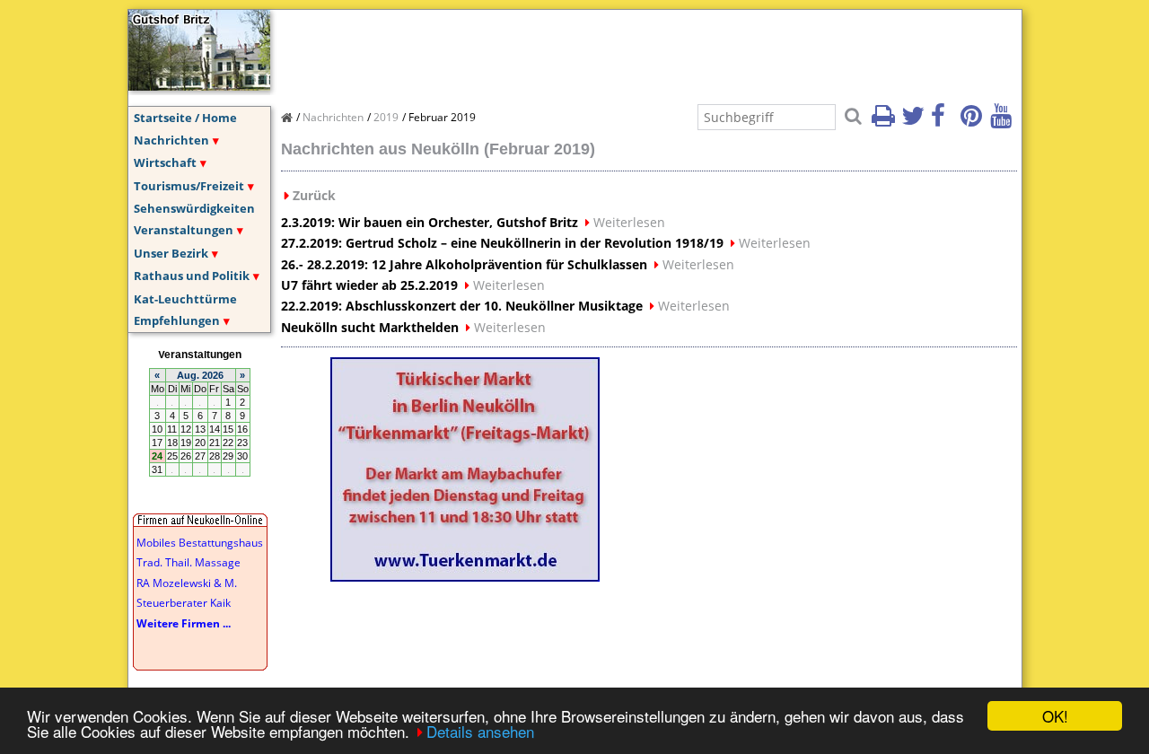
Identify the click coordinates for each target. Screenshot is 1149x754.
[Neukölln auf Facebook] (944, 121)
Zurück (314, 195)
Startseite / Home (185, 118)
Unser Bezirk (171, 253)
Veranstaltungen (183, 230)
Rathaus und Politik (192, 275)
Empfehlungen (177, 320)
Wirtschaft (165, 162)
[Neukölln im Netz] (199, 85)
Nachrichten (171, 140)
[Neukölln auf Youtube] (1003, 121)
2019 (386, 117)
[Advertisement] (607, 50)
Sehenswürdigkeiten (194, 208)
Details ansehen (480, 731)
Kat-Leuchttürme (185, 299)
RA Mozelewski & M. (186, 583)
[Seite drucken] (885, 121)
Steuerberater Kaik (183, 602)
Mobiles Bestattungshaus (199, 542)
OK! (1055, 716)
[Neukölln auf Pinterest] (973, 121)
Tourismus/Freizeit (189, 186)
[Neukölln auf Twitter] (914, 121)
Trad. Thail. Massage (188, 562)
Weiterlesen (629, 222)
